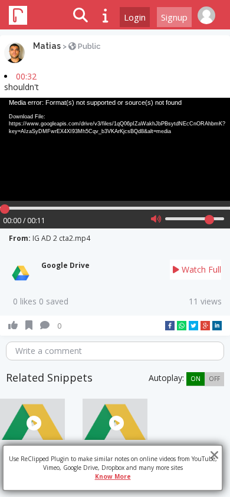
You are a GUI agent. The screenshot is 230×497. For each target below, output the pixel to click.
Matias (47, 46)
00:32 (26, 76)
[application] (115, 149)
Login (135, 17)
